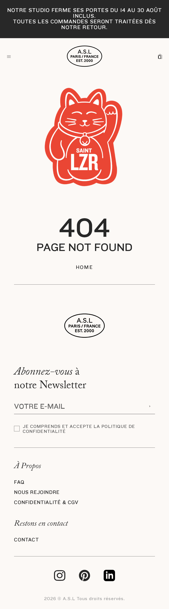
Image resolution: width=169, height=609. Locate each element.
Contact (26, 540)
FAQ (19, 482)
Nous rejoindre (37, 492)
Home (84, 267)
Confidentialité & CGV (46, 502)
